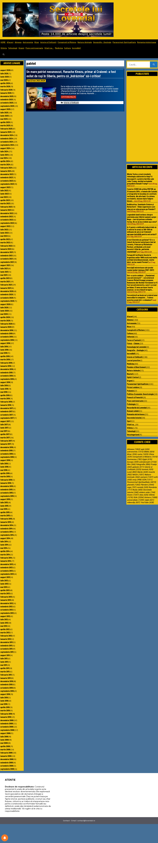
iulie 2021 (4, 268)
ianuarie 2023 (5, 210)
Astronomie (28, 42)
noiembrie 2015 (6, 489)
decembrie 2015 (6, 486)
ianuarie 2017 (5, 444)
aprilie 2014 (5, 551)
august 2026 (5, 70)
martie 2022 (5, 242)
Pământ (147, 484)
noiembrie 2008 (6, 762)
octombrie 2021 (6, 258)
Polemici (130, 390)
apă (145, 449)
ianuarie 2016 (5, 483)
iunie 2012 (4, 622)
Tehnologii (12, 48)
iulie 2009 (4, 736)
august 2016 (5, 460)
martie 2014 (5, 554)
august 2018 (5, 382)
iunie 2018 (4, 388)
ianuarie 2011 (5, 678)
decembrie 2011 (6, 642)
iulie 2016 (4, 463)
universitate (135, 500)
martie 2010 (5, 710)
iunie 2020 (4, 310)
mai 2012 (3, 626)
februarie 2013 (6, 596)
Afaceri (10, 42)
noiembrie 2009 (6, 723)
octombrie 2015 (6, 492)
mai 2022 (4, 236)
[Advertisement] (142, 122)
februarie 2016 (6, 479)
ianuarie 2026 (5, 93)
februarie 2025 (6, 128)
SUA (138, 497)
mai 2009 (4, 743)
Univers (150, 497)
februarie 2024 (6, 167)
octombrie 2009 (6, 726)
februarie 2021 (6, 284)
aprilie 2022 (5, 239)
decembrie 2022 (6, 213)
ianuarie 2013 (5, 600)
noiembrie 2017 (6, 411)
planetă (133, 484)
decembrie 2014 (6, 525)
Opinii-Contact (133, 377)
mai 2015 (3, 509)
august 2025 (5, 109)
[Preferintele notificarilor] (4, 837)
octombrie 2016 (6, 453)
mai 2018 (3, 392)
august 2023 (5, 187)
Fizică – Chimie (133, 343)
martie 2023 (5, 203)
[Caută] (154, 64)
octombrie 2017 (6, 414)
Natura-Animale (85, 42)
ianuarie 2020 (5, 327)
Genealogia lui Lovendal (136, 347)
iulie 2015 (4, 502)
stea (143, 494)
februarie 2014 (6, 557)
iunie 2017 (4, 427)
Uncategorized (133, 434)
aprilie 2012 (5, 629)
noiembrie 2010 (6, 684)
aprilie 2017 (5, 434)
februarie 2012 (6, 635)
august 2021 (5, 265)
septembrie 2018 (7, 379)
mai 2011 (3, 665)
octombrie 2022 (6, 219)
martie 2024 (5, 164)
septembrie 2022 (7, 223)
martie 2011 (4, 671)
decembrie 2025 (6, 96)
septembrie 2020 (7, 301)
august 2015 (5, 499)
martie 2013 (5, 593)
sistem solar (147, 492)
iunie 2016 (4, 466)
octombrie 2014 (6, 531)
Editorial (130, 336)
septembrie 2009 (7, 730)
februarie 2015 (6, 518)
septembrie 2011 (6, 652)
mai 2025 (4, 119)
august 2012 (5, 616)
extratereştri (148, 461)
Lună (132, 472)
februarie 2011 (6, 674)
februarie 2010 (6, 713)
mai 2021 (3, 275)
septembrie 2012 (7, 613)
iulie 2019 (4, 346)
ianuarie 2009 (5, 756)
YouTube (147, 502)
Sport (129, 421)
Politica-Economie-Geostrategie (140, 394)
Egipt (147, 459)
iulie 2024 (4, 151)
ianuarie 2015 (5, 522)
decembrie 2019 (6, 330)
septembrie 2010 (7, 691)
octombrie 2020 (6, 297)
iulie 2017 (4, 424)
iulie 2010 (4, 697)
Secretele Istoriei (134, 417)
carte (142, 454)
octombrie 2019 (6, 336)
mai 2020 (4, 314)
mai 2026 (4, 80)
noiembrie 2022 (6, 216)
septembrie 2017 (7, 418)
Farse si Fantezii (134, 340)
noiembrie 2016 (6, 450)
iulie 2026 (4, 73)
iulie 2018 (4, 385)
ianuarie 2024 (6, 171)
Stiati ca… (49, 48)
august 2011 (5, 655)
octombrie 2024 (6, 141)
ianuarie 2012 (5, 639)
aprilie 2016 (5, 473)
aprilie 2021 (5, 278)
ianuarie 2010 (5, 717)
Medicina (59, 48)
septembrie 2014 (7, 535)
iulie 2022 (4, 229)
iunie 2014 (4, 544)
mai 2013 (3, 587)
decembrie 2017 (6, 408)
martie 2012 (5, 632)
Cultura (67, 48)
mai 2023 (4, 197)
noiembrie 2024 (6, 138)
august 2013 (5, 577)
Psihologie (131, 404)
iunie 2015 (4, 505)
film (131, 464)
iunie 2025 (4, 115)
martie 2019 (5, 359)
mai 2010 (3, 704)
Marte (142, 472)
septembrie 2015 (7, 496)
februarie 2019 (6, 362)
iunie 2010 (4, 700)
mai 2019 (3, 353)
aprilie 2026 (5, 83)
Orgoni (21, 48)
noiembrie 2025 (6, 99)
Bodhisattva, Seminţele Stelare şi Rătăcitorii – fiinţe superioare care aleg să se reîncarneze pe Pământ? (141, 206)
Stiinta (4, 48)
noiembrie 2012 (6, 606)
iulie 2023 (4, 190)
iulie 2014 (4, 541)
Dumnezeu (134, 459)
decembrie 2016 (6, 447)
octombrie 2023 (6, 180)
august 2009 (5, 733)
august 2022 (5, 226)
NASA (138, 474)
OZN (147, 479)
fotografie (143, 464)
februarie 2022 (6, 245)
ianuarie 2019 (5, 366)
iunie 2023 (4, 193)
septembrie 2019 (7, 340)
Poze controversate (34, 48)
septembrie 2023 (7, 184)
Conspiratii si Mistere (67, 42)
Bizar (36, 42)
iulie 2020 (4, 307)
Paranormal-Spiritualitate (124, 42)
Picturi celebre (133, 387)
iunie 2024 (4, 154)
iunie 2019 (4, 349)
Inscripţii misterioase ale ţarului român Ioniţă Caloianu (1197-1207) (140, 268)
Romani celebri (133, 411)
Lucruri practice (133, 360)
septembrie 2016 (7, 457)
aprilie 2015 (5, 512)
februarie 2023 (6, 206)
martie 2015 (5, 515)
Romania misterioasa (146, 42)
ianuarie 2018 (5, 405)
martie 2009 (5, 749)
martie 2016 (5, 476)
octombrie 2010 (6, 687)
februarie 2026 (6, 89)
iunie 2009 (4, 739)
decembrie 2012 (6, 603)
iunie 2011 (4, 661)
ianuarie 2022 (5, 249)
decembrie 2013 (6, 564)
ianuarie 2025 (5, 132)
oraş (137, 479)
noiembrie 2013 (6, 567)
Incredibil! (76, 48)
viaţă (149, 500)
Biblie (149, 451)
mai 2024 (4, 158)
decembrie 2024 (7, 135)
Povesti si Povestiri (135, 397)
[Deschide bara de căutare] (3, 54)
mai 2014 (4, 548)
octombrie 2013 (6, 570)
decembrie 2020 (6, 291)
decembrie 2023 (6, 174)
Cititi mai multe (68, 97)
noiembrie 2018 (6, 372)
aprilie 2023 (5, 200)
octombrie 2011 (6, 648)
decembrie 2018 (6, 369)
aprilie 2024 (5, 161)
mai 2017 (3, 431)
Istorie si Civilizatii (48, 42)
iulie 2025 (4, 112)
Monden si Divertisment (136, 367)
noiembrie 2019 (6, 333)
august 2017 (5, 421)
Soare (133, 494)
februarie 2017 (6, 440)
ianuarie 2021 (5, 288)
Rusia (137, 489)
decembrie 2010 (6, 681)
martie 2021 (5, 281)
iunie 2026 (4, 76)
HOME (3, 42)
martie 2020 (5, 320)
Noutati (130, 374)
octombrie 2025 (6, 102)
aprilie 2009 (5, 746)
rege (131, 487)
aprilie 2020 (5, 317)
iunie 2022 (4, 232)
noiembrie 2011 (6, 645)
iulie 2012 (4, 619)
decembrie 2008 (6, 759)
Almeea (18, 42)
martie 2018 (5, 398)
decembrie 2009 (6, 720)
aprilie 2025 (5, 122)
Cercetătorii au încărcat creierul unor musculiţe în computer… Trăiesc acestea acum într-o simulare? (142, 297)
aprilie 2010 (5, 707)
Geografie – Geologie (102, 42)
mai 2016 (3, 470)
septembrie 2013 (7, 574)
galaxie (138, 467)
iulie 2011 (3, 658)
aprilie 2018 (5, 395)
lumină (147, 469)
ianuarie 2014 (5, 561)
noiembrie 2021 (6, 255)
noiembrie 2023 (6, 177)
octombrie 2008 (6, 765)
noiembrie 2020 (6, 294)
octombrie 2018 (6, 375)
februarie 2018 (6, 401)
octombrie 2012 (6, 609)
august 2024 (5, 148)
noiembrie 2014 (6, 528)
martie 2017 (5, 437)
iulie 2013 (4, 580)
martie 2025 (5, 125)
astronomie (135, 451)
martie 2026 (5, 86)
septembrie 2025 (7, 106)
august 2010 (5, 694)
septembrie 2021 (7, 262)
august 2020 (5, 304)
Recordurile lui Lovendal (137, 407)
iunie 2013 (4, 583)
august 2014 (5, 538)
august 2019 (5, 343)
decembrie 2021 (6, 252)
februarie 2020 (6, 323)
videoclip (133, 502)
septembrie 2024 (7, 145)
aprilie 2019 (5, 356)
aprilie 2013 (5, 590)
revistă (142, 487)
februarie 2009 (6, 752)
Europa (133, 461)
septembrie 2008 (7, 769)
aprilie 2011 (4, 668)
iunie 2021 (4, 271)
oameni (146, 477)
